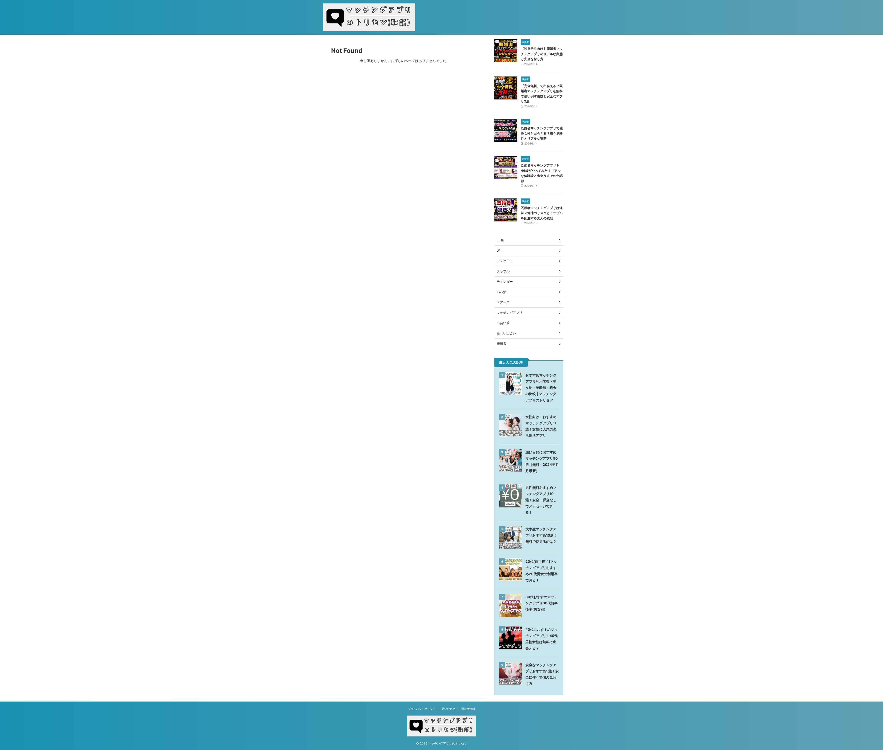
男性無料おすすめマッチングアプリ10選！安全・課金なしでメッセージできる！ (540, 500)
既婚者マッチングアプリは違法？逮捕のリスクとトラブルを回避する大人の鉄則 (542, 213)
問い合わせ (448, 708)
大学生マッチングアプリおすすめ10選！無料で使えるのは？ (541, 535)
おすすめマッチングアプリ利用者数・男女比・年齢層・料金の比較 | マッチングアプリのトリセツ (540, 387)
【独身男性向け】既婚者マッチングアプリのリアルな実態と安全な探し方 (542, 54)
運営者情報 (468, 708)
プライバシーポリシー (422, 708)
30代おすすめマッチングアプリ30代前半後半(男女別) (541, 603)
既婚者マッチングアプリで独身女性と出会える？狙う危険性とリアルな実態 (542, 133)
